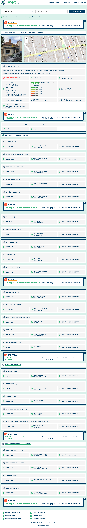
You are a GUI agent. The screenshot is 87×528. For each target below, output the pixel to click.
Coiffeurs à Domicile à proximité (18, 444)
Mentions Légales (37, 515)
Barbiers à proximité (13, 365)
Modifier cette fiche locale (12, 129)
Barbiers (67, 2)
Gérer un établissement (39, 512)
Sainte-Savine (25, 17)
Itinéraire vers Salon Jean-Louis (13, 100)
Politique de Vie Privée (39, 518)
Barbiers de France (10, 515)
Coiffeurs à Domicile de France (13, 518)
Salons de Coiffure (55, 2)
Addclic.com (45, 525)
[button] (55, 47)
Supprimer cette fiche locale (40, 129)
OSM (84, 61)
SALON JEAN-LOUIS (12, 66)
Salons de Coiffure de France (12, 512)
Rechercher (77, 11)
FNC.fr (5, 17)
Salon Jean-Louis (35, 17)
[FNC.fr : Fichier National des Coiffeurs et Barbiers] (11, 2)
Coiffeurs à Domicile (79, 2)
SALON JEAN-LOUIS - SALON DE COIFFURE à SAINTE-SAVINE (25, 32)
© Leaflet (79, 61)
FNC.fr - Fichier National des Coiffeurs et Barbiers (45, 523)
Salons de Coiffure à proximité (17, 135)
